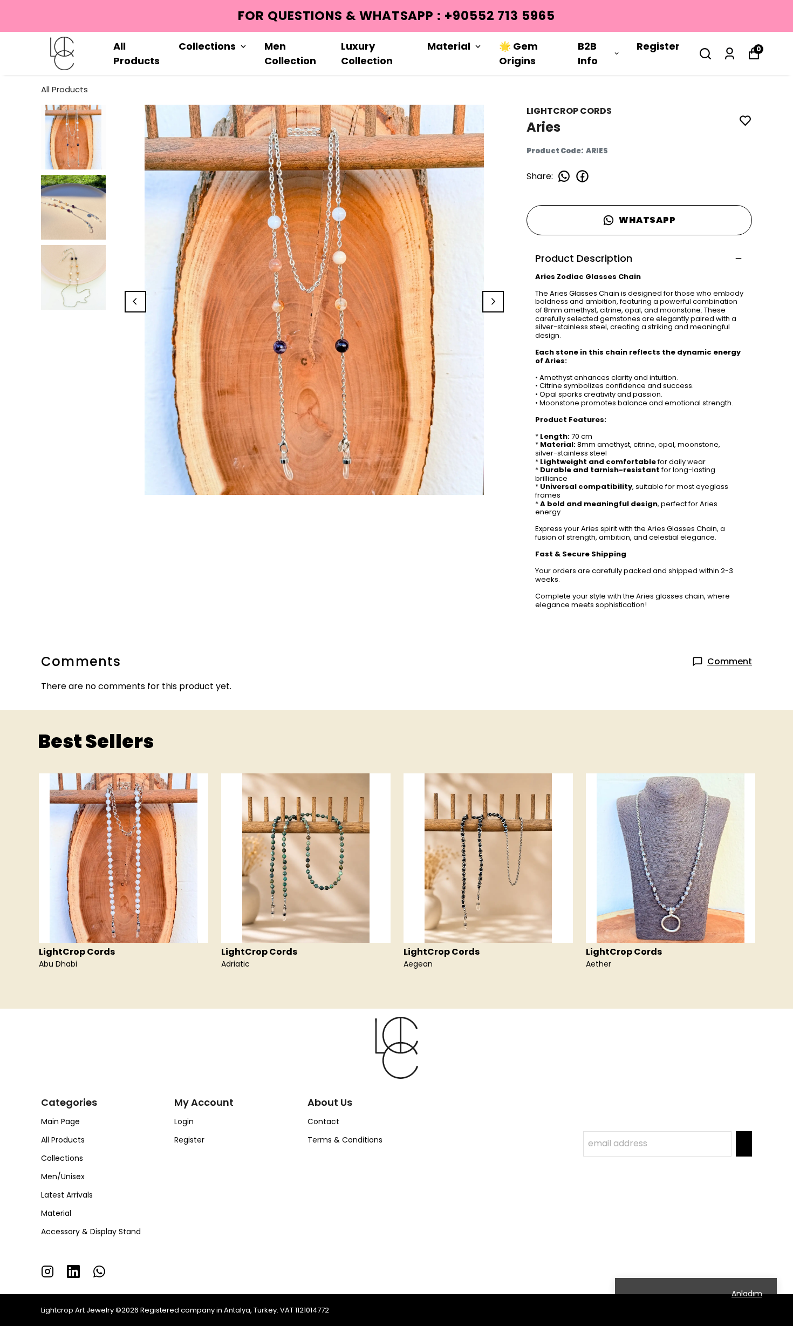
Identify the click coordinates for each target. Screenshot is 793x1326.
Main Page (60, 1121)
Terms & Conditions (344, 1139)
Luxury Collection (367, 53)
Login (184, 1121)
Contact (323, 1121)
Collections (207, 46)
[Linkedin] (73, 1271)
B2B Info (588, 53)
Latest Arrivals (67, 1194)
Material (448, 46)
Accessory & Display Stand (91, 1231)
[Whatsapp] (99, 1271)
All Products (136, 53)
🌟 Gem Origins (518, 53)
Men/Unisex (63, 1176)
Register (658, 46)
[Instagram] (47, 1271)
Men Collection (290, 53)
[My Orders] (729, 53)
